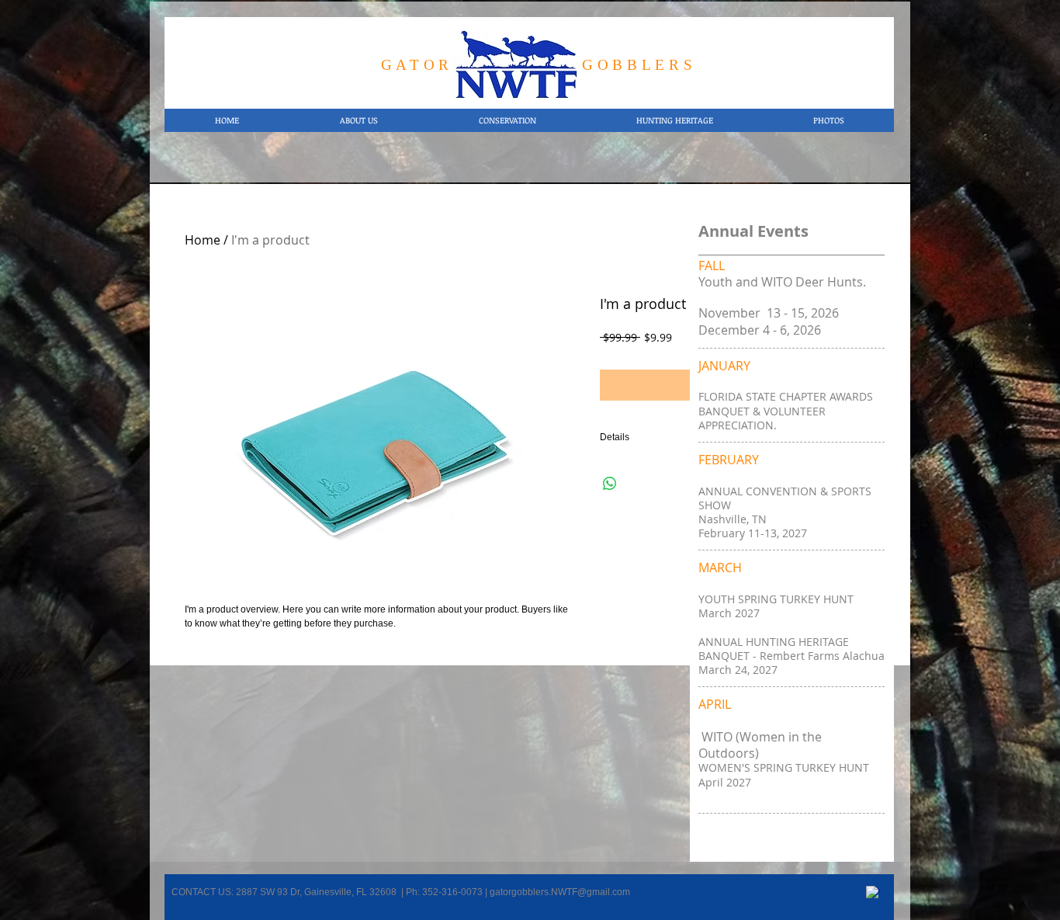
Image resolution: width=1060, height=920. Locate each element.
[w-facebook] (873, 893)
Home (202, 239)
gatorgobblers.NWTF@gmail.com (560, 892)
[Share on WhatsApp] (610, 483)
